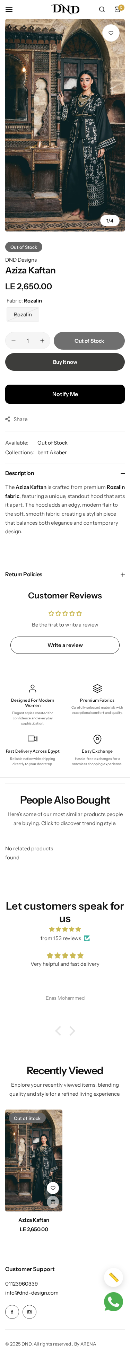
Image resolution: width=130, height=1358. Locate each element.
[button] (59, 1031)
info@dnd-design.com (32, 1292)
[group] (65, 125)
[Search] (102, 9)
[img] (65, 929)
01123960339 (21, 1283)
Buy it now (65, 362)
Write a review (65, 645)
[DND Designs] (65, 9)
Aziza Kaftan (33, 1220)
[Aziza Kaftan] (33, 1160)
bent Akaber (52, 452)
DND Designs (21, 259)
